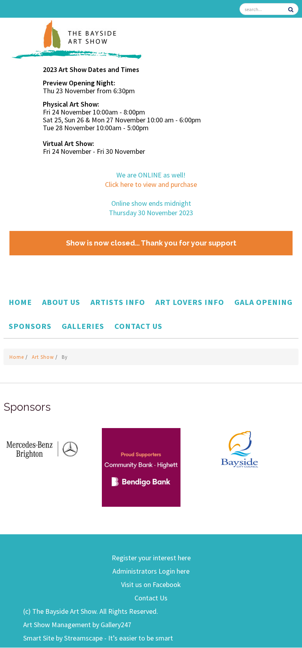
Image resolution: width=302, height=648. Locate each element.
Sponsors (30, 326)
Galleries (83, 326)
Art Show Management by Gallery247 (77, 624)
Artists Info (117, 302)
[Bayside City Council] (239, 448)
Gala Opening (263, 302)
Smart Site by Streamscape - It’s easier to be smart (98, 637)
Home (20, 302)
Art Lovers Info (189, 302)
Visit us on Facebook (151, 584)
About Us (61, 302)
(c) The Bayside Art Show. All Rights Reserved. (90, 611)
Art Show (43, 357)
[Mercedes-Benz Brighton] (43, 448)
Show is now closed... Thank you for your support (151, 243)
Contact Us (138, 326)
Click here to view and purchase (151, 184)
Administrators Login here (151, 571)
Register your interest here (151, 557)
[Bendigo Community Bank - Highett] (141, 467)
